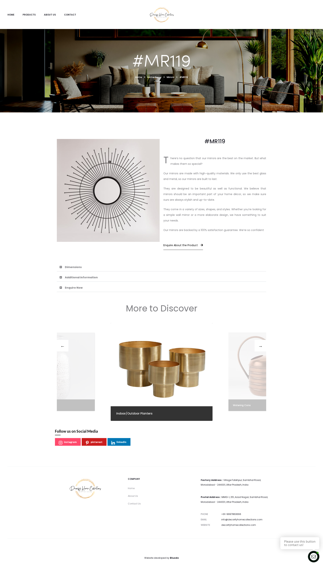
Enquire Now (74, 288)
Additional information (81, 277)
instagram (70, 441)
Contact (70, 14)
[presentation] (62, 345)
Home (10, 14)
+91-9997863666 (231, 514)
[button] (161, 267)
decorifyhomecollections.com (238, 525)
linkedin (121, 441)
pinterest (96, 441)
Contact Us (134, 503)
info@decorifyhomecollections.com (241, 519)
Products (29, 14)
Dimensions (73, 267)
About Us (50, 14)
